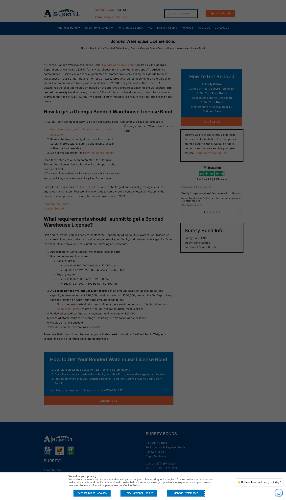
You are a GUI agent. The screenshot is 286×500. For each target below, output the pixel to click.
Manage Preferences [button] (186, 493)
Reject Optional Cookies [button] (139, 493)
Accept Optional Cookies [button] (92, 493)
